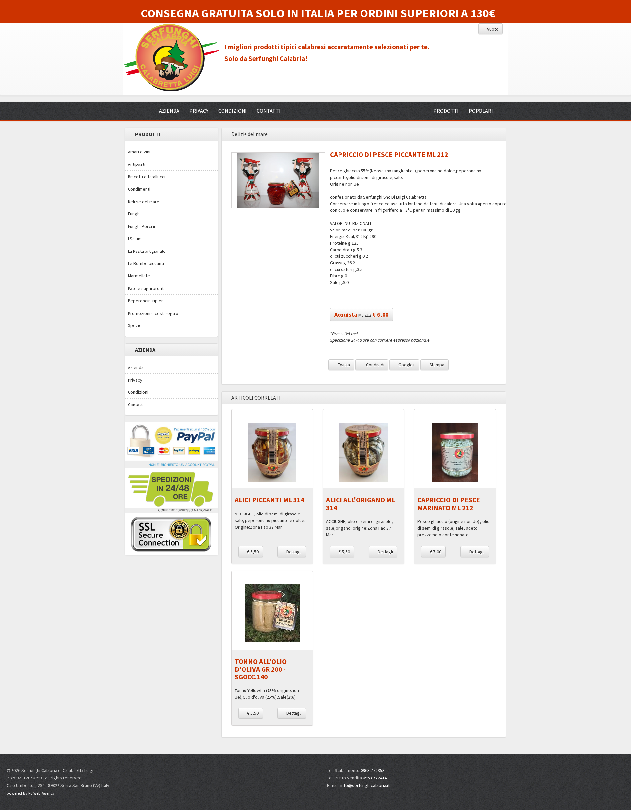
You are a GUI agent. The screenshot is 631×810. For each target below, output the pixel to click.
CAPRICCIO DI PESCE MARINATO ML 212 (448, 503)
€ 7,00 (435, 552)
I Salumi (135, 239)
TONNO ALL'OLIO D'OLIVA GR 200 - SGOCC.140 (261, 669)
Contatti (136, 404)
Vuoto (492, 29)
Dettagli (293, 552)
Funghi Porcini (141, 226)
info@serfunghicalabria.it (365, 785)
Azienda (136, 367)
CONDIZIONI (232, 110)
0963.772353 (373, 770)
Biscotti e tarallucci (146, 177)
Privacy (135, 380)
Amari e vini (139, 152)
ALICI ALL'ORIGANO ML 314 (360, 503)
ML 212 (361, 314)
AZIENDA (169, 110)
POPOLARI (481, 110)
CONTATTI (269, 110)
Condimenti (139, 189)
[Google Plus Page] (557, 773)
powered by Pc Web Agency (31, 793)
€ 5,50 (252, 552)
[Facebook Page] (546, 773)
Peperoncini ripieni (146, 301)
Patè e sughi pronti (146, 288)
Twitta (343, 365)
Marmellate (139, 276)
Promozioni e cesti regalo (153, 313)
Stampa (436, 365)
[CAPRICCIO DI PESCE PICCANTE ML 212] (278, 180)
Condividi (374, 365)
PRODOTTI (446, 110)
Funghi (134, 214)
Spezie (135, 325)
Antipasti (136, 164)
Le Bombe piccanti (146, 263)
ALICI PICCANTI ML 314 (269, 499)
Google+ (406, 365)
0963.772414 (375, 778)
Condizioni (138, 392)
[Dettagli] (272, 452)
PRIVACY (198, 110)
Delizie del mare (143, 202)
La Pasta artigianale (147, 251)
